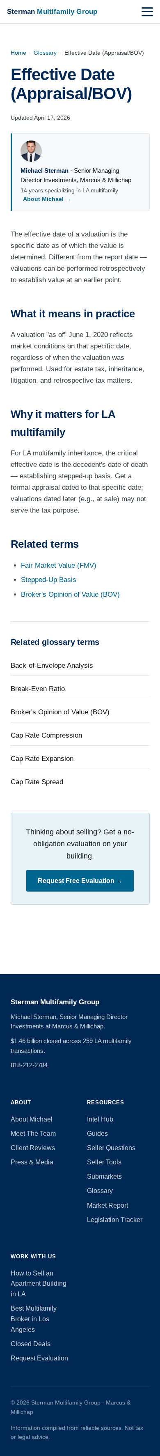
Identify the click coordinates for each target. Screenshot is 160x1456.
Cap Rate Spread (37, 782)
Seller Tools (104, 1162)
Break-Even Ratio (38, 689)
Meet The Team (33, 1133)
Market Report (107, 1205)
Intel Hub (100, 1119)
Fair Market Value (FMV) (58, 565)
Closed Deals (30, 1343)
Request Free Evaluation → (80, 880)
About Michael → (47, 199)
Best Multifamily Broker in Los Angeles (34, 1319)
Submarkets (104, 1176)
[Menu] (147, 11)
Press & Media (32, 1162)
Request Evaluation (39, 1358)
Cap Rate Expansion (42, 759)
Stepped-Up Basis (48, 580)
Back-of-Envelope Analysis (52, 665)
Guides (97, 1133)
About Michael (32, 1119)
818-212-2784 (29, 1064)
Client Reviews (33, 1147)
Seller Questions (111, 1147)
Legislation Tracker (114, 1219)
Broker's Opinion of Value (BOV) (70, 594)
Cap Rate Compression (46, 735)
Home (18, 52)
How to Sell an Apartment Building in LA (38, 1284)
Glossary (45, 52)
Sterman (52, 11)
